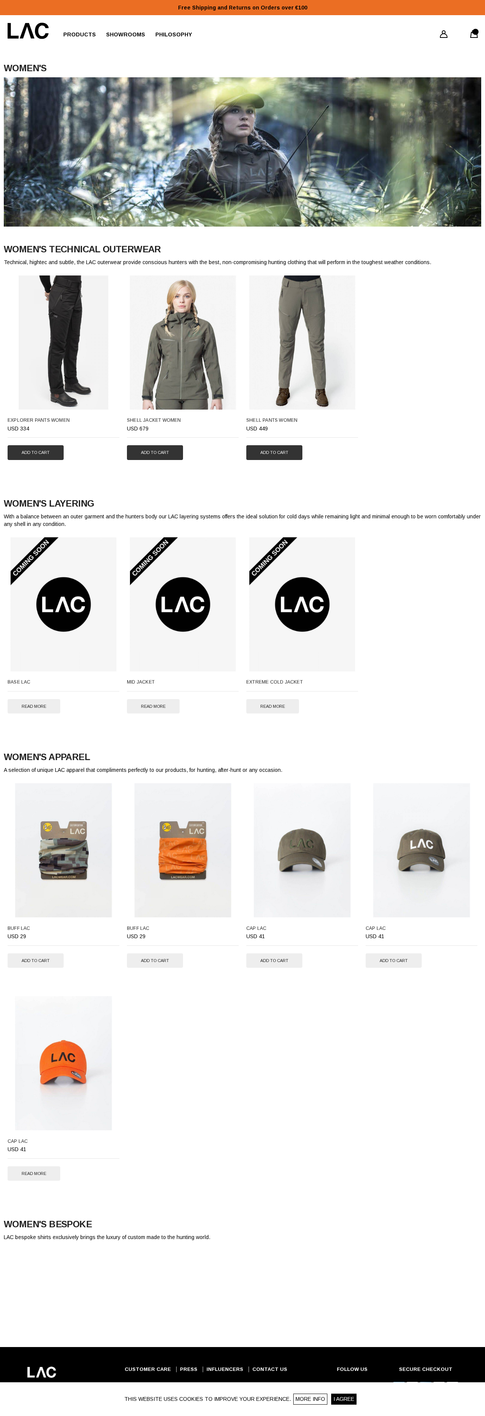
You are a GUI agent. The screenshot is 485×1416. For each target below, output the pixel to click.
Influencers (225, 1369)
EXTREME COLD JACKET (274, 682)
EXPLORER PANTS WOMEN (39, 420)
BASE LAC (19, 682)
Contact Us (269, 1369)
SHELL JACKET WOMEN (154, 420)
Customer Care (148, 1369)
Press (188, 1369)
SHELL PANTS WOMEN (271, 420)
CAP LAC (256, 928)
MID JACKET (141, 682)
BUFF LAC (19, 928)
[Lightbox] (108, 400)
